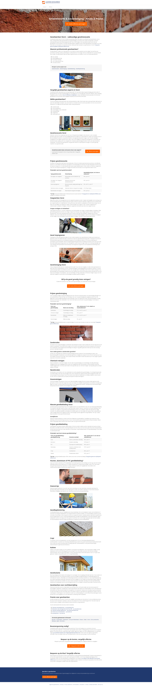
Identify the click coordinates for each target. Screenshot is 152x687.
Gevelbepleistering (80, 68)
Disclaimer (82, 684)
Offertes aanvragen (93, 151)
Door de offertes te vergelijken (70, 95)
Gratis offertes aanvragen (76, 24)
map (62, 684)
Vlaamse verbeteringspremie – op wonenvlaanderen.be (65, 610)
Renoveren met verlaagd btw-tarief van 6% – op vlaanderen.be (66, 609)
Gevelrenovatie (55, 68)
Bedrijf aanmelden (93, 684)
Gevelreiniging (63, 68)
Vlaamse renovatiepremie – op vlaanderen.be (63, 607)
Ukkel (85, 619)
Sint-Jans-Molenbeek (74, 619)
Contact (86, 684)
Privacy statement (68, 684)
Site (61, 684)
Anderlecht (65, 619)
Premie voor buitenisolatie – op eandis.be (62, 611)
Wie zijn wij (100, 684)
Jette (58, 621)
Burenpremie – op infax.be (58, 613)
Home (44, 7)
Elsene (81, 619)
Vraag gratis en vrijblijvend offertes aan (91, 193)
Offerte (50, 7)
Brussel (53, 619)
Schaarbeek (59, 619)
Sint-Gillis (62, 621)
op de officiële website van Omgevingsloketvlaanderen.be (66, 632)
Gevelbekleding (71, 68)
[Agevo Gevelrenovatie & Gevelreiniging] (51, 2)
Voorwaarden (76, 684)
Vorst (88, 619)
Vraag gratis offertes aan (76, 646)
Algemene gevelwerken (54, 684)
